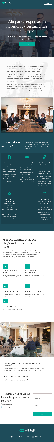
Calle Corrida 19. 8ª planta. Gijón (21, 436)
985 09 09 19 (38, 436)
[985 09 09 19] (33, 437)
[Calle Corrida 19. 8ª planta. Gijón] (11, 437)
